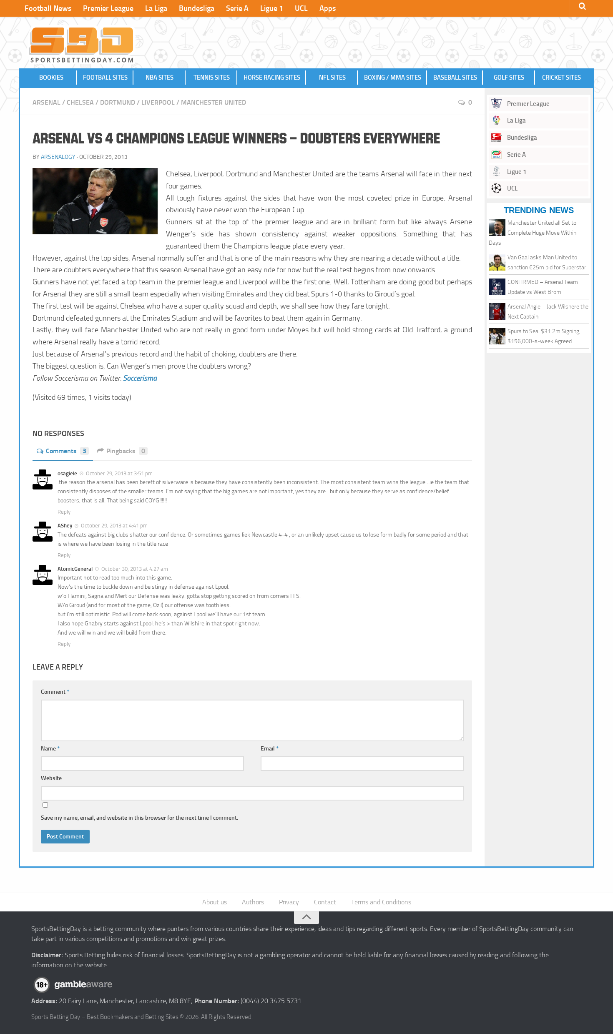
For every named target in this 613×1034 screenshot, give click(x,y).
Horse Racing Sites (272, 77)
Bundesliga (196, 8)
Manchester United (213, 102)
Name (50, 748)
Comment (55, 691)
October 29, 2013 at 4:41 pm (114, 525)
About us (214, 902)
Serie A (237, 8)
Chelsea (80, 102)
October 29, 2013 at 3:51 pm (119, 473)
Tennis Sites (211, 77)
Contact (325, 902)
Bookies (51, 77)
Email (270, 748)
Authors (253, 902)
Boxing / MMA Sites (392, 77)
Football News (48, 8)
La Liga (156, 8)
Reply (64, 512)
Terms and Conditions (381, 902)
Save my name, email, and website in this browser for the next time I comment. (139, 817)
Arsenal (46, 102)
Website (51, 778)
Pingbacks (125, 451)
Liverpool (158, 102)
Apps (327, 8)
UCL (301, 8)
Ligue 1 (271, 8)
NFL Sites (332, 77)
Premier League (108, 8)
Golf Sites (509, 77)
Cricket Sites (561, 77)
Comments (66, 451)
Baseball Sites (455, 77)
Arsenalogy (58, 157)
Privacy (289, 902)
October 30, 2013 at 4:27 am (134, 569)
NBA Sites (159, 77)
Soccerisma (140, 378)
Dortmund (117, 102)
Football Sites (105, 77)
